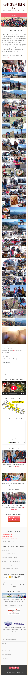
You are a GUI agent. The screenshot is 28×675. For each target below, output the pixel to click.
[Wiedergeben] (4, 393)
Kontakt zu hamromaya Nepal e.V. (9, 639)
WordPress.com (18, 672)
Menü (15, 15)
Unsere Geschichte (6, 650)
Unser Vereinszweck (6, 654)
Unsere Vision (5, 658)
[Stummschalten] (21, 393)
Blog (8, 57)
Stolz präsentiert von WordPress (13, 671)
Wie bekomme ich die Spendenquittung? (11, 561)
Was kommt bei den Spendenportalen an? (11, 565)
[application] (14, 388)
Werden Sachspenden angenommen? (10, 568)
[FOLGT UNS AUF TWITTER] (15, 668)
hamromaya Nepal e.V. (14, 6)
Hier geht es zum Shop (18, 601)
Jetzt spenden (16, 466)
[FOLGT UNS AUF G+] (12, 668)
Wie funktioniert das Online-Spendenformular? (12, 554)
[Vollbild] (24, 393)
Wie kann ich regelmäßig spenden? (9, 557)
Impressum (4, 643)
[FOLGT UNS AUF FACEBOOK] (10, 668)
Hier (14, 350)
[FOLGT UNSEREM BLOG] (18, 668)
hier (15, 586)
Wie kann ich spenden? (7, 550)
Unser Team (4, 647)
